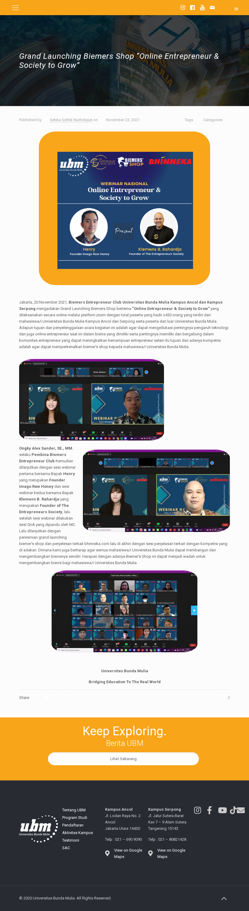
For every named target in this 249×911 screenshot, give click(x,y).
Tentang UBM (74, 810)
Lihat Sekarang (123, 758)
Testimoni (70, 840)
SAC (66, 848)
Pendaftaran (73, 825)
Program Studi (74, 817)
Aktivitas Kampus (77, 832)
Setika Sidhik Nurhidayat (71, 120)
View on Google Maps (128, 853)
